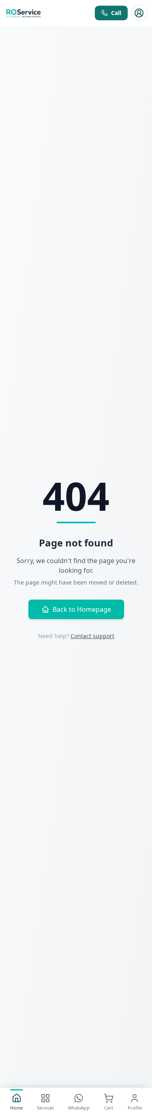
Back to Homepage (82, 609)
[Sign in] (139, 13)
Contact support (92, 636)
